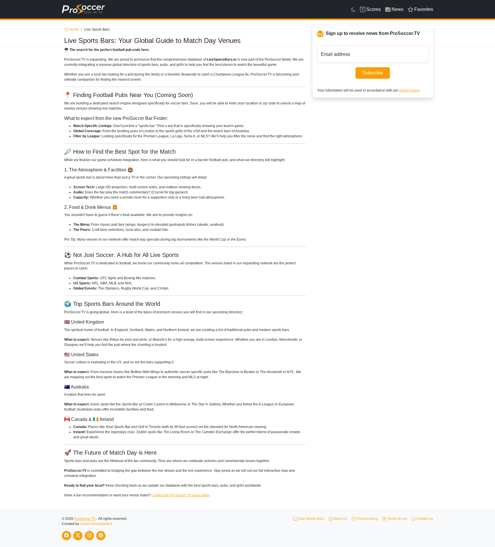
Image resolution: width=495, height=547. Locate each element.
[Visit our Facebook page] (66, 535)
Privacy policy (366, 519)
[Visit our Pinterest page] (100, 535)
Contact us (424, 519)
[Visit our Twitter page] (77, 535)
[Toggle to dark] (353, 9)
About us (340, 519)
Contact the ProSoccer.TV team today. (180, 495)
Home (74, 29)
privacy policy (409, 90)
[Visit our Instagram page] (89, 535)
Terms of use (396, 519)
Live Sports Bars (311, 519)
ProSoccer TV (85, 519)
